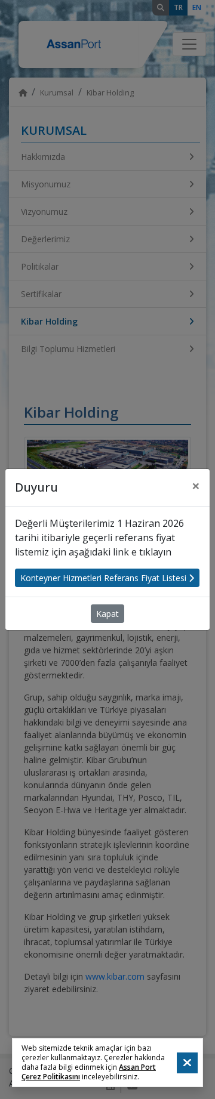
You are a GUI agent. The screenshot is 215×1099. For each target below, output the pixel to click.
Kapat (107, 613)
